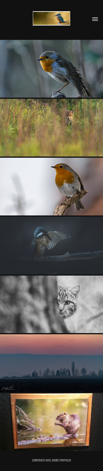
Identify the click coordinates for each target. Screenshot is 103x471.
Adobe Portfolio (61, 460)
